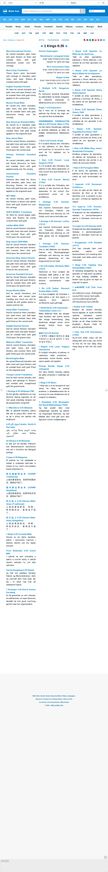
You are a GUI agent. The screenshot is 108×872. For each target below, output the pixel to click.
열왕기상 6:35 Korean (49, 333)
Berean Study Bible (15, 103)
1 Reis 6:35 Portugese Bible (85, 168)
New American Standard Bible (20, 122)
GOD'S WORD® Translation (19, 212)
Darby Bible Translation (17, 309)
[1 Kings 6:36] (104, 396)
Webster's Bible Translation (19, 342)
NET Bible (11, 196)
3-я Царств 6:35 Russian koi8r (87, 226)
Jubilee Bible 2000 (15, 225)
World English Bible (15, 358)
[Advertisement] (54, 657)
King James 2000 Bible (17, 242)
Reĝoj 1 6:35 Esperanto (50, 107)
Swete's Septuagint (48, 51)
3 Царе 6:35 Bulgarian (16, 457)
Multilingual (11, 40)
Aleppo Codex (62, 77)
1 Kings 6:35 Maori (47, 382)
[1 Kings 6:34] (3, 396)
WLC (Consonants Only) (58, 67)
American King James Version (20, 258)
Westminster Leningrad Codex (54, 56)
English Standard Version (18, 86)
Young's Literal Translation (19, 375)
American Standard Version (19, 274)
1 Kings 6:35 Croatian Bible (19, 534)
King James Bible (14, 138)
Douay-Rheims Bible (15, 290)
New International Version (18, 51)
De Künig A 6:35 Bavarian (18, 441)
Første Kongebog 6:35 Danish (20, 570)
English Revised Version (17, 326)
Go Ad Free (4, 861)
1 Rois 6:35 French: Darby (51, 140)
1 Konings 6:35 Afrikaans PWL (20, 391)
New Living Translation (17, 70)
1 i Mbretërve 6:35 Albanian (19, 408)
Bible (4, 40)
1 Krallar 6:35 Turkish (82, 307)
